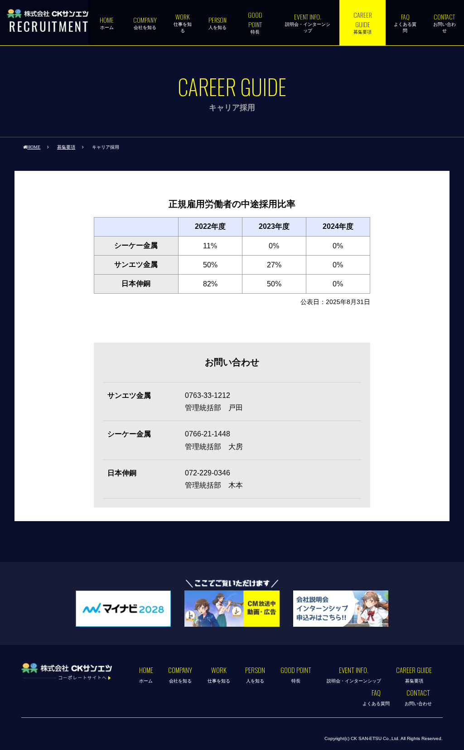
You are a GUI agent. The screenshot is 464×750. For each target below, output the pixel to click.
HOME (33, 147)
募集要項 (66, 147)
